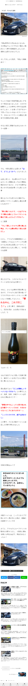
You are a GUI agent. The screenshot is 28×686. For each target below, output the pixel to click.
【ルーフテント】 (5, 570)
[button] (25, 332)
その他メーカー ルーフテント (17, 570)
